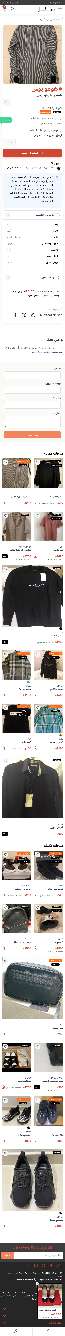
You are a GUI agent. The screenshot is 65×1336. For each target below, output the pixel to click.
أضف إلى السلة (30, 153)
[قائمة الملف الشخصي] (16, 1332)
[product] (50, 1296)
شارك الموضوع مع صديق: (50, 314)
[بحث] (11, 9)
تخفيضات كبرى (56, 465)
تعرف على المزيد (12, 167)
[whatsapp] (59, 1266)
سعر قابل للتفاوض (23, 461)
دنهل (61, 1024)
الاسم (57, 368)
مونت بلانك (26, 939)
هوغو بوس (59, 885)
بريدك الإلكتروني (53, 383)
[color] (61, 629)
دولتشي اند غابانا (25, 546)
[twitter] (44, 1266)
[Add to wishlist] (6, 102)
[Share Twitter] (24, 316)
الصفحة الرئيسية (53, 19)
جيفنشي (60, 632)
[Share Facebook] (15, 316)
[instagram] (36, 1266)
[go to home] (48, 1332)
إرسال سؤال (32, 435)
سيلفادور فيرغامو (57, 1077)
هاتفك (57, 398)
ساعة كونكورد (50, 1310)
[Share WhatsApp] (33, 316)
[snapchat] (29, 1266)
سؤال (57, 413)
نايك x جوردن (26, 885)
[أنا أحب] (37, 462)
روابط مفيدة (58, 2)
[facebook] (51, 1266)
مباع (4, 556)
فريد (29, 738)
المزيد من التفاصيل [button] (44, 215)
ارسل (7, 1255)
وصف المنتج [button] (48, 277)
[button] (60, 9)
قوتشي (60, 939)
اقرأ (31, 130)
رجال (40, 19)
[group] (32, 54)
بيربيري (28, 685)
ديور (61, 546)
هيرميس (28, 1077)
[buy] (61, 1310)
